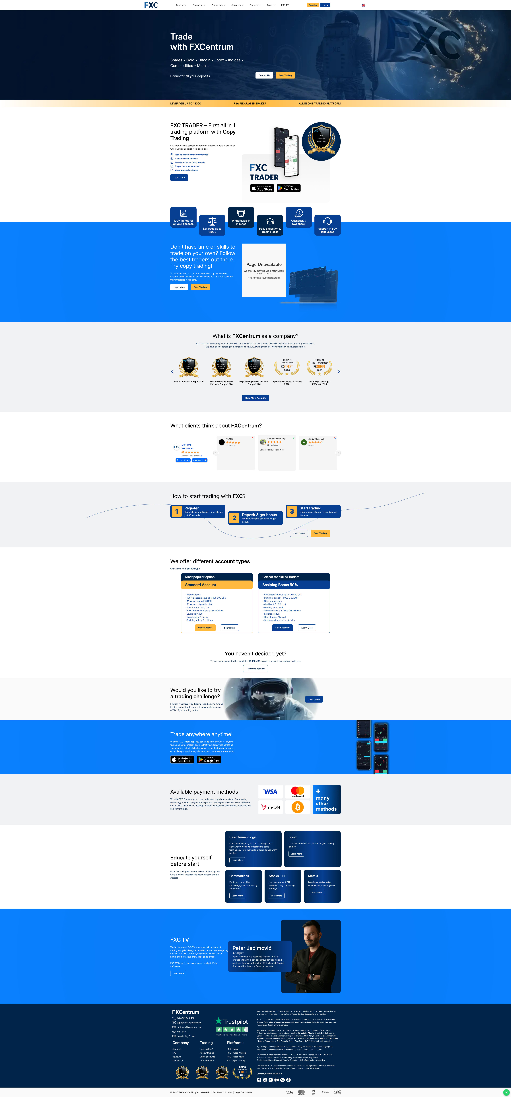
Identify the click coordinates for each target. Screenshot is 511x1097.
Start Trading (285, 75)
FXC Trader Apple (235, 1056)
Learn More (179, 177)
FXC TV (285, 5)
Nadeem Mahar (274, 438)
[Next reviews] (338, 453)
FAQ (174, 1052)
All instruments (207, 1060)
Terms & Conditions (222, 1092)
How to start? (206, 1049)
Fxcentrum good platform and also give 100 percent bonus (277, 451)
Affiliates (181, 1031)
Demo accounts (207, 1056)
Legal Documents (243, 1092)
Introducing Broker (186, 1036)
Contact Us (264, 75)
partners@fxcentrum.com (189, 1027)
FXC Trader (232, 1049)
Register (313, 5)
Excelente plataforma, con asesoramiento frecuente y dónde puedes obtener (315, 453)
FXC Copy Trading (236, 1060)
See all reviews (183, 460)
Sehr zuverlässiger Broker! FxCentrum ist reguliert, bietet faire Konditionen (235, 453)
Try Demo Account (255, 668)
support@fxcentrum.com (189, 1022)
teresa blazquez (316, 438)
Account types (207, 1052)
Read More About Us (255, 398)
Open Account (205, 627)
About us (176, 1049)
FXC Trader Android (236, 1052)
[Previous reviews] (215, 453)
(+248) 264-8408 (186, 1018)
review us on (198, 460)
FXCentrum (187, 448)
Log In (325, 5)
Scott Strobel (232, 438)
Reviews (176, 1056)
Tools (269, 5)
